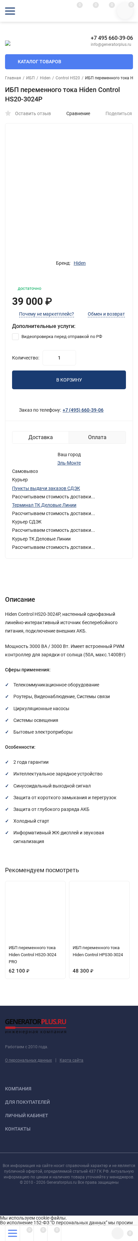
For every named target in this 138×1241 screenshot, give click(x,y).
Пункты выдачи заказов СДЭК (46, 488)
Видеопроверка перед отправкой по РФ (61, 336)
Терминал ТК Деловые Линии (44, 505)
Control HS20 (68, 78)
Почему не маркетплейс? (46, 314)
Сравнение (78, 113)
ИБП (30, 78)
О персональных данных (28, 1060)
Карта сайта (71, 1060)
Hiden (45, 78)
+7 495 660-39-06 (112, 38)
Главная (13, 78)
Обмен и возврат (106, 314)
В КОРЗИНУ (69, 380)
